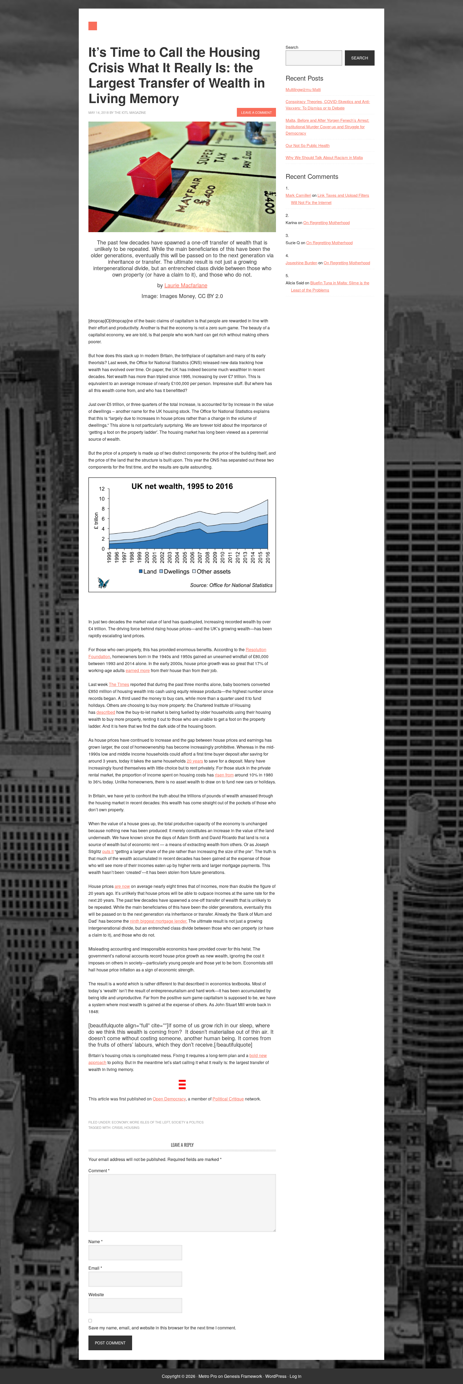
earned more (138, 670)
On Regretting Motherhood (326, 222)
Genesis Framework (243, 1376)
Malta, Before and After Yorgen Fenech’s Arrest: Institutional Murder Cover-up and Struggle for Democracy (327, 126)
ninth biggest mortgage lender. (158, 921)
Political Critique (228, 1099)
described (105, 712)
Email (95, 1268)
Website (96, 1294)
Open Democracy (169, 1099)
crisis (117, 1127)
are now (122, 886)
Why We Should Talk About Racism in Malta (324, 157)
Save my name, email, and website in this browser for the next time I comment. (162, 1328)
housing (131, 1127)
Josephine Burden (301, 262)
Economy (120, 1122)
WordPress (275, 1376)
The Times (119, 684)
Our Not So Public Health (308, 145)
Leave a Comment (256, 112)
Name (95, 1241)
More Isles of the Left (150, 1122)
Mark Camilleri (298, 195)
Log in (295, 1376)
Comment (99, 1170)
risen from (224, 775)
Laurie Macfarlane (186, 285)
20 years (195, 761)
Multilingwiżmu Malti (303, 89)
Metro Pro (208, 1376)
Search (292, 47)
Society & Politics (187, 1122)
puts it (108, 851)
